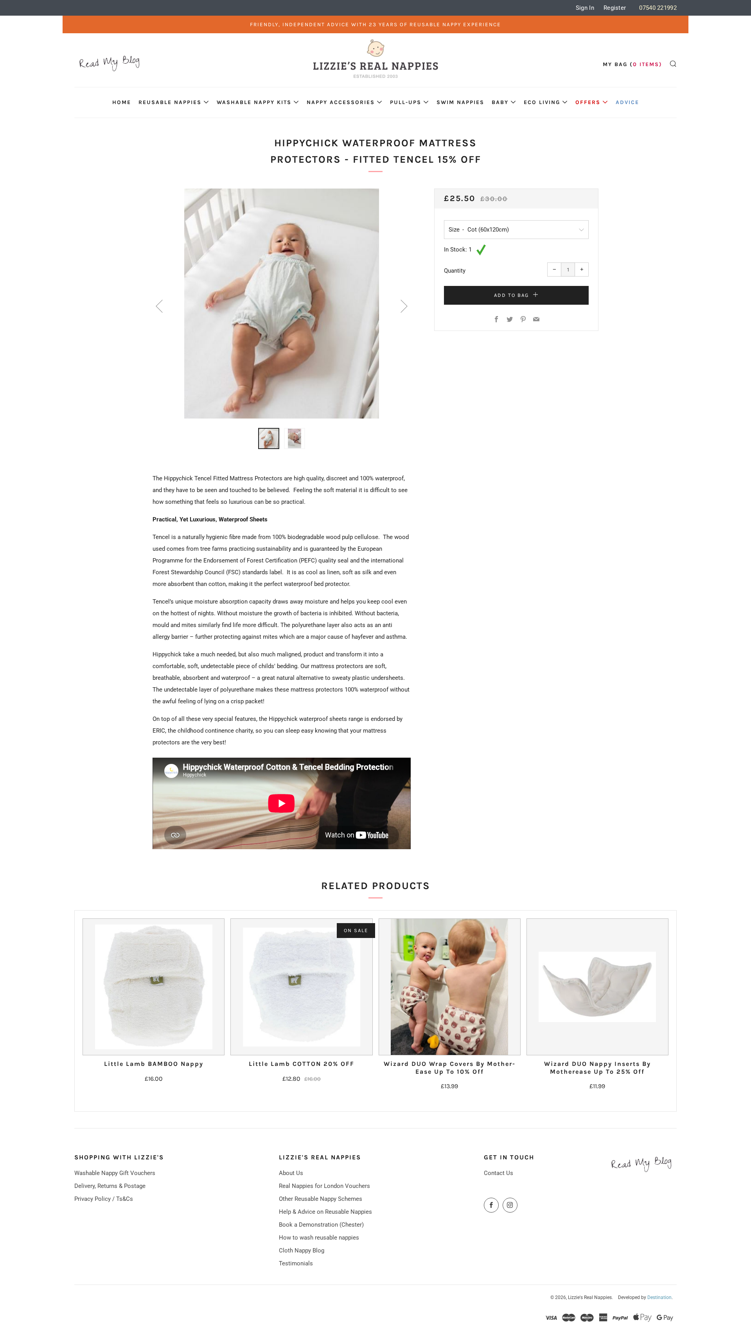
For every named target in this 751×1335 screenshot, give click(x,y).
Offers (587, 102)
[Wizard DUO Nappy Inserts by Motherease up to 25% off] (597, 986)
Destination (659, 1297)
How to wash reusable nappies (319, 1237)
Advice (627, 102)
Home (121, 102)
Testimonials (296, 1263)
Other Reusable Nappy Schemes (320, 1198)
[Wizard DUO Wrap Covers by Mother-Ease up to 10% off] (450, 986)
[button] (268, 438)
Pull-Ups (405, 102)
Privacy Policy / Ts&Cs (103, 1198)
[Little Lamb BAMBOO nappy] (154, 986)
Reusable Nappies (169, 102)
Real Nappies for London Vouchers (324, 1185)
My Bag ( (632, 64)
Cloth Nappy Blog (301, 1250)
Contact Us (498, 1173)
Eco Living (542, 102)
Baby (500, 102)
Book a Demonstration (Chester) (321, 1224)
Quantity (454, 270)
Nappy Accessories (341, 102)
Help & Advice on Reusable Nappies (325, 1211)
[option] (281, 304)
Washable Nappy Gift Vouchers (114, 1173)
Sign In (585, 7)
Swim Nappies (460, 102)
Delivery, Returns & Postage (110, 1185)
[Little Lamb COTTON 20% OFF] (301, 986)
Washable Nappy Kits (254, 102)
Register (615, 7)
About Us (291, 1173)
